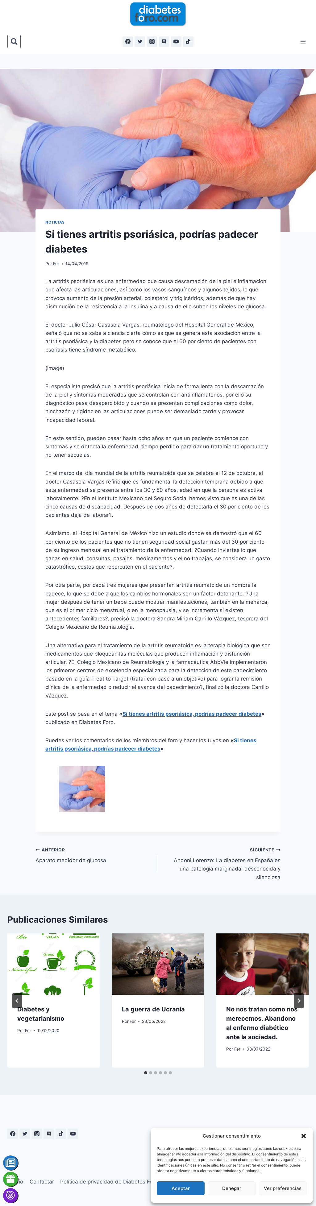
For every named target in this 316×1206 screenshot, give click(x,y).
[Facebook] (128, 41)
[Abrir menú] (303, 41)
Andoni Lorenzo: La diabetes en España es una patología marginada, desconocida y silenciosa (227, 863)
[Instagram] (152, 41)
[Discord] (164, 41)
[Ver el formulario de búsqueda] (14, 41)
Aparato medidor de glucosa (70, 855)
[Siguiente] (299, 1000)
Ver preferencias (282, 1188)
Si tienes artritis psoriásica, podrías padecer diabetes (192, 714)
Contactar (42, 1182)
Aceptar (181, 1188)
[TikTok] (188, 41)
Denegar (231, 1188)
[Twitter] (140, 41)
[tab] (145, 1072)
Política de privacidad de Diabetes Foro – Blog (117, 1182)
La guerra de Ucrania (153, 1009)
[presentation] (53, 964)
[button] (304, 1136)
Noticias (55, 222)
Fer (56, 263)
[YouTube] (176, 41)
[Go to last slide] (17, 1000)
